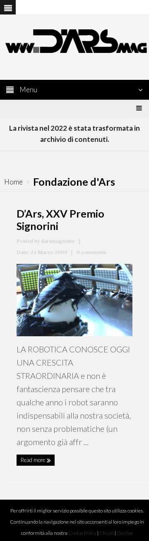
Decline (125, 533)
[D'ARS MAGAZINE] (74, 40)
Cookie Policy (82, 533)
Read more (33, 460)
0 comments (91, 252)
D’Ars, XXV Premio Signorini (60, 219)
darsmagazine (58, 241)
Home (13, 181)
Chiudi (106, 533)
